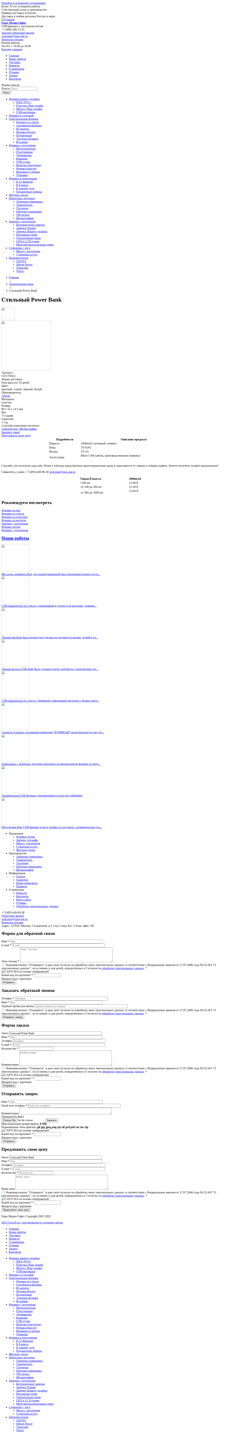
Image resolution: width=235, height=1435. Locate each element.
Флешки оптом (10, 526)
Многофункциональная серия (34, 244)
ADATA (21, 261)
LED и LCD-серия (27, 241)
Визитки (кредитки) (28, 165)
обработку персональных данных (123, 968)
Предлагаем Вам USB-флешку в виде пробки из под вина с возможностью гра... (51, 827)
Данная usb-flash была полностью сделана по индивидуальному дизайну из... (49, 637)
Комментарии (10, 1064)
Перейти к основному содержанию (23, 3)
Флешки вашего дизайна (24, 99)
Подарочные (24, 135)
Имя (5, 941)
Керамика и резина (28, 171)
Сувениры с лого (19, 248)
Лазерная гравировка (29, 201)
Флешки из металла (13, 520)
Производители (18, 257)
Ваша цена (8, 1188)
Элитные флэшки (27, 138)
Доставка (14, 62)
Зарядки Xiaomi (26, 228)
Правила (21, 886)
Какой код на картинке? (17, 975)
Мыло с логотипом (28, 251)
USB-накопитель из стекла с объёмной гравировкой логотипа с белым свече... (50, 700)
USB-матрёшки (25, 112)
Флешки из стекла (27, 122)
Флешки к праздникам (23, 178)
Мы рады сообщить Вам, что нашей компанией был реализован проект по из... (50, 574)
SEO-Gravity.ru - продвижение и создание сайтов (32, 1222)
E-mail (6, 945)
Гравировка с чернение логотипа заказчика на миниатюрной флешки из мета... (51, 763)
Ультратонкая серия (28, 238)
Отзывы (14, 72)
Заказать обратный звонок (17, 32)
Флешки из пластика (14, 517)
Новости (14, 65)
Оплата (20, 876)
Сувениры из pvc (27, 254)
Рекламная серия (26, 234)
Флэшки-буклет (26, 132)
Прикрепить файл (12, 1116)
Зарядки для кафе (27, 840)
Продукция (16, 833)
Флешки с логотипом (22, 145)
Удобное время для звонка (18, 1006)
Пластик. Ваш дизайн (29, 105)
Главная (14, 55)
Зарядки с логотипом (22, 221)
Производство (18, 853)
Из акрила (22, 128)
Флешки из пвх (11, 510)
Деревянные (24, 155)
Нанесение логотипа (22, 198)
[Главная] (7, 19)
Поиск (5, 88)
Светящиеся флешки (29, 125)
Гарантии (22, 879)
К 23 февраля (24, 181)
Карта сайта (23, 899)
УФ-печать (23, 214)
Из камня (22, 142)
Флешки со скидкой (21, 115)
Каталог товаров (11, 49)
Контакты (15, 78)
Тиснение (22, 208)
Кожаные (22, 158)
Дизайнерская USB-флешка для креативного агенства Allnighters (42, 795)
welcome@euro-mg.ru (14, 36)
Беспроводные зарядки (30, 224)
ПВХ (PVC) (23, 102)
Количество (9, 1048)
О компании (16, 68)
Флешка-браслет (26, 168)
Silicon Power (24, 264)
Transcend (22, 267)
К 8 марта (22, 185)
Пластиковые (24, 152)
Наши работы (17, 58)
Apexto (5, 395)
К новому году (25, 188)
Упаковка (22, 175)
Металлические (26, 148)
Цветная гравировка (29, 211)
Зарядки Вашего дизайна (31, 231)
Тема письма (10, 961)
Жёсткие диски (18, 195)
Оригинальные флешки (23, 118)
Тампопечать (24, 204)
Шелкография (24, 218)
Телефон (7, 998)
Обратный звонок (12, 915)
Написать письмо (12, 39)
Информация (17, 873)
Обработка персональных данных (37, 906)
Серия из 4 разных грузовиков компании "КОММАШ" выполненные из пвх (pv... (52, 732)
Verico (20, 271)
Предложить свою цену (16, 435)
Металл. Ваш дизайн (29, 109)
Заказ (5, 1033)
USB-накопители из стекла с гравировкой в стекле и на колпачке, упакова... (49, 605)
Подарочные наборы (29, 191)
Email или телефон (14, 1105)
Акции (13, 75)
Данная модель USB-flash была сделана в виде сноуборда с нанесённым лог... (49, 669)
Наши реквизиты (27, 883)
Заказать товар (10, 432)
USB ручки (23, 161)
